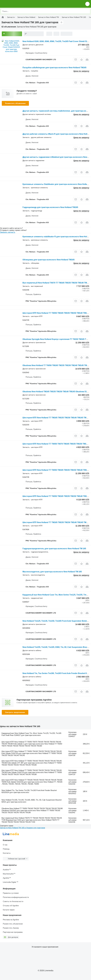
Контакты (7, 853)
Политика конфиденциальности (16, 897)
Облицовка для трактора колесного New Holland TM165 (49, 260)
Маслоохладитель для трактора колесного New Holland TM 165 (52, 572)
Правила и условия (11, 893)
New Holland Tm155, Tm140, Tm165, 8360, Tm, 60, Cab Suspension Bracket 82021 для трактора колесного (31, 801)
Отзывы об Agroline (11, 906)
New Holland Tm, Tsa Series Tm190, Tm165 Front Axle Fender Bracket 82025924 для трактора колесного (29, 791)
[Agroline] (2, 17)
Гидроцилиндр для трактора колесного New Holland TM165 (50, 207)
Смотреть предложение (15, 712)
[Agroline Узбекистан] (15, 4)
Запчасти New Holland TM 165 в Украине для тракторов (22, 828)
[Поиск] (87, 11)
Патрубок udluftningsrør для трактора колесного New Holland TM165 (54, 68)
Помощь (6, 849)
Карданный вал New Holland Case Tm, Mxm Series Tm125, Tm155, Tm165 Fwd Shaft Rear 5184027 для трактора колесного (31, 734)
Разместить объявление (15, 103)
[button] (87, 4)
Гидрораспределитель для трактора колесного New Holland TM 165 (54, 549)
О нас (5, 845)
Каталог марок (9, 910)
